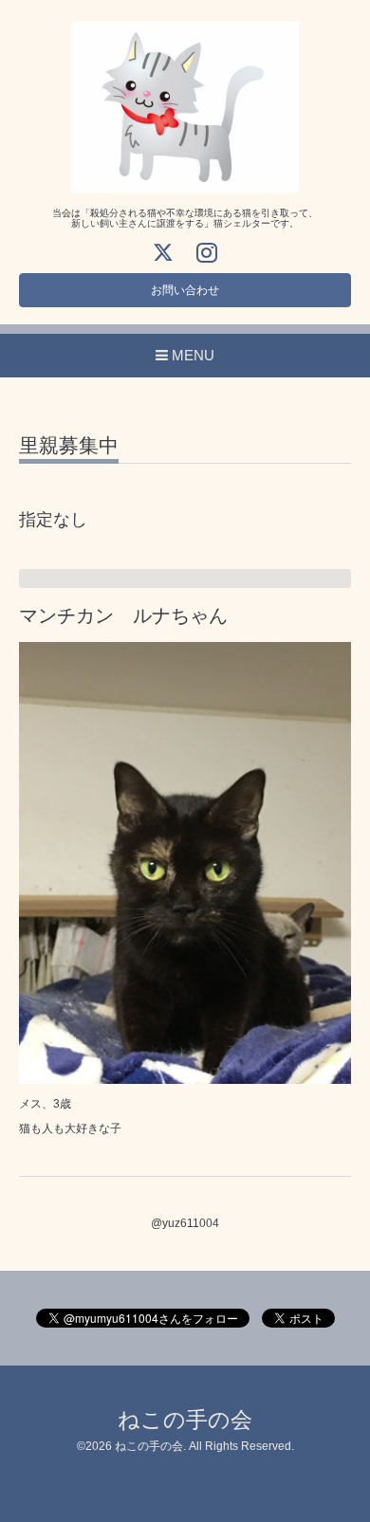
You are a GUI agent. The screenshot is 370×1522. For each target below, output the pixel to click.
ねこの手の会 (185, 1420)
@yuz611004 (185, 1223)
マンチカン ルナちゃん (123, 615)
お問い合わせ (185, 290)
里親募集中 (69, 445)
